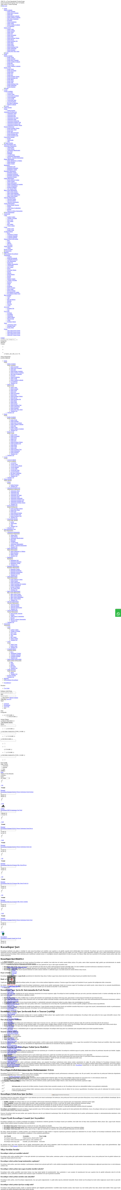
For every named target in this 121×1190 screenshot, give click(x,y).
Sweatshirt (10, 314)
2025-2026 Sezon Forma (13, 333)
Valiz (8, 222)
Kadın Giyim (7, 67)
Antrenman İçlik (11, 116)
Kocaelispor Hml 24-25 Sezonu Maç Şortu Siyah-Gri (14, 883)
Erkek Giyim (7, 27)
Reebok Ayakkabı (12, 1012)
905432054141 (11, 967)
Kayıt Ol (9, 699)
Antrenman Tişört (11, 113)
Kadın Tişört (10, 69)
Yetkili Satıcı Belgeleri (14, 986)
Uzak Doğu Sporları (9, 137)
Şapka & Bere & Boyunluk (11, 239)
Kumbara (9, 286)
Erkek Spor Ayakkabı (12, 13)
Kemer (9, 271)
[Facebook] (14, 968)
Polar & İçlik (10, 318)
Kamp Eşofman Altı (12, 134)
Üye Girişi (6, 688)
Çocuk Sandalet (11, 97)
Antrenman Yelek (11, 119)
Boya (8, 233)
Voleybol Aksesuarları (13, 202)
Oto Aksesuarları (11, 261)
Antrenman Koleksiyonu (10, 112)
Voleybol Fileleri (11, 200)
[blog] (12, 974)
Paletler (9, 206)
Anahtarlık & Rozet (12, 259)
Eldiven (9, 243)
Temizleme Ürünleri (12, 234)
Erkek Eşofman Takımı (13, 38)
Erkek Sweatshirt (11, 35)
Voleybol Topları (11, 199)
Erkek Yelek (10, 44)
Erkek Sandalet (11, 11)
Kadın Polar (10, 72)
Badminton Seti (11, 166)
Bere (8, 240)
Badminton (7, 165)
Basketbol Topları (11, 172)
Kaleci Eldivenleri (12, 183)
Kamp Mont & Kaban (13, 132)
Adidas (2, 808)
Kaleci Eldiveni (11, 998)
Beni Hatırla (6, 697)
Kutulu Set (10, 262)
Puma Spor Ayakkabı (12, 1033)
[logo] (4, 5)
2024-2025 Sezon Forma (13, 332)
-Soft (53, 1094)
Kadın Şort (10, 75)
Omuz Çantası (11, 225)
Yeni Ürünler (10, 1038)
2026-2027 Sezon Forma (13, 335)
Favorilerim (7, 682)
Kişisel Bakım (11, 274)
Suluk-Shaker (10, 149)
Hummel (3, 790)
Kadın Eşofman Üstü (12, 84)
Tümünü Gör (14, 383)
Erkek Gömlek (11, 30)
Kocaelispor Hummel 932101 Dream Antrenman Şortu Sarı (16, 846)
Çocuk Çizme (10, 94)
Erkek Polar (10, 36)
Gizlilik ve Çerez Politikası (14, 1049)
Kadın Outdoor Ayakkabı (13, 66)
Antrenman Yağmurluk (13, 121)
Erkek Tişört (10, 32)
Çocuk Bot (10, 92)
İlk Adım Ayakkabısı (12, 103)
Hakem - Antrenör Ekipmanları (15, 157)
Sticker (9, 283)
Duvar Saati (10, 289)
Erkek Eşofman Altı (12, 41)
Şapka (8, 242)
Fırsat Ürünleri (11, 1039)
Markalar (6, 252)
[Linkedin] (14, 973)
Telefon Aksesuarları (12, 264)
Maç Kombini (7, 295)
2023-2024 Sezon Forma (13, 330)
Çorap (5, 227)
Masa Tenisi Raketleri (13, 193)
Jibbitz (9, 248)
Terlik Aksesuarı (8, 246)
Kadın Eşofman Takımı (13, 76)
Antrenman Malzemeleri (13, 156)
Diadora (9, 1015)
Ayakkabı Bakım (8, 231)
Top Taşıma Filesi (11, 188)
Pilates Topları (11, 163)
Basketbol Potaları (12, 177)
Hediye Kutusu (11, 287)
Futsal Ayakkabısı (11, 22)
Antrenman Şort (11, 115)
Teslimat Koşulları (12, 1048)
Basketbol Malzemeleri (10, 171)
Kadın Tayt (10, 73)
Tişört (5, 323)
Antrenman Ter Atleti (12, 118)
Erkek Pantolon (11, 50)
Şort (8, 310)
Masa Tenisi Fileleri (12, 196)
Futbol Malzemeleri (9, 178)
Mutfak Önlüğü (11, 279)
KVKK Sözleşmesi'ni (14, 1076)
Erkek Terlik (10, 23)
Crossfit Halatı (11, 155)
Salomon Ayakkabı (12, 1030)
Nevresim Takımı (11, 270)
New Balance (10, 1023)
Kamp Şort (10, 131)
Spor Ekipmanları (10, 144)
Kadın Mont (10, 79)
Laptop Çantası (11, 217)
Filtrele (3, 770)
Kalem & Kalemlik (12, 258)
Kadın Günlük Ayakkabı (13, 61)
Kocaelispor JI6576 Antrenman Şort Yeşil (11, 810)
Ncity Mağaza (11, 1058)
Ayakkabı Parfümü (12, 237)
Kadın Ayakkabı (8, 56)
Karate (9, 138)
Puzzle (9, 277)
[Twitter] (13, 970)
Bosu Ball (9, 152)
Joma (8, 1035)
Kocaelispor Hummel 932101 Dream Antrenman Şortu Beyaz (17, 828)
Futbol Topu (10, 990)
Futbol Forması (11, 110)
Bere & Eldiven (11, 299)
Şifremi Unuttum (13, 697)
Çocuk (5, 90)
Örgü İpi (9, 304)
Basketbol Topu (11, 1002)
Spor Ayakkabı (11, 993)
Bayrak (9, 302)
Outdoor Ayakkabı (12, 1007)
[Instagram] (14, 971)
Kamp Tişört (10, 327)
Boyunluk (9, 245)
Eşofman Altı (10, 308)
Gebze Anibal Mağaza (13, 1066)
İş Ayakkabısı (10, 26)
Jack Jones (10, 1029)
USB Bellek (10, 265)
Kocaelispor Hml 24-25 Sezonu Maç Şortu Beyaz (14, 865)
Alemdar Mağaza (11, 1057)
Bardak (9, 276)
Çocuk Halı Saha (11, 100)
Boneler (9, 209)
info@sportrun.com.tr (21, 967)
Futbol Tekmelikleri (12, 186)
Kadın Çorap (10, 230)
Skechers (9, 1020)
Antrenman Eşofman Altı (13, 123)
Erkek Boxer (10, 39)
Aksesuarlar (7, 214)
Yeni (4, 769)
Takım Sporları (8, 107)
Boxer (8, 996)
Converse (9, 1024)
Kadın (5, 54)
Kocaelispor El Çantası (13, 292)
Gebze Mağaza (11, 1063)
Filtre (2, 772)
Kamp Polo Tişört (11, 129)
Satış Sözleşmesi (11, 1052)
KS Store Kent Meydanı (13, 1064)
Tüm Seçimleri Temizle (6, 722)
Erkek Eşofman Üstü (12, 47)
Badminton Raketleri (12, 168)
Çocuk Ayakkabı (8, 91)
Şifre (2, 694)
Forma (5, 109)
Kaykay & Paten (8, 249)
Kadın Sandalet (11, 58)
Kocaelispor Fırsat (12, 1041)
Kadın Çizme (10, 64)
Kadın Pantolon (11, 87)
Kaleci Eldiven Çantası (13, 180)
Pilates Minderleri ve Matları (14, 160)
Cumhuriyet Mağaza (12, 1060)
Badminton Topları (12, 169)
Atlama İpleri (10, 147)
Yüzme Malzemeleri (9, 203)
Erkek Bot (10, 14)
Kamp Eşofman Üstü (12, 135)
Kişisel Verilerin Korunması (14, 1046)
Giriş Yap (3, 699)
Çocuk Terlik (10, 98)
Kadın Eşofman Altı (12, 78)
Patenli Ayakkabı (11, 104)
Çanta (5, 215)
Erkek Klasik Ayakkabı (13, 16)
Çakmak (9, 256)
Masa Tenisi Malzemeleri (10, 190)
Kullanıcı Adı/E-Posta (6, 691)
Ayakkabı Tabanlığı (12, 236)
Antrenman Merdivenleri (13, 150)
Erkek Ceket (10, 29)
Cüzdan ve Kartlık (12, 218)
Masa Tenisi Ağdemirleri (13, 194)
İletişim (9, 1044)
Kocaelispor (15, 253)
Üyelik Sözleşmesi (12, 1051)
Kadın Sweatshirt (11, 70)
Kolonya (9, 282)
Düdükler (9, 153)
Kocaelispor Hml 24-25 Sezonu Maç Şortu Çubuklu (14, 901)
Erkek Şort (10, 33)
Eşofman (9, 313)
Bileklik (9, 301)
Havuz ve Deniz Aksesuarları (14, 211)
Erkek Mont (10, 42)
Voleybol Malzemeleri (9, 197)
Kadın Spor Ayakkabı (13, 60)
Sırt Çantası (10, 221)
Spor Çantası (10, 1008)
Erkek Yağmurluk (11, 48)
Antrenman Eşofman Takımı (14, 125)
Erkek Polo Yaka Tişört (13, 51)
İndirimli (5, 767)
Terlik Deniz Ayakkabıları (14, 208)
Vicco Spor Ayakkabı (12, 1018)
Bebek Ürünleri (11, 290)
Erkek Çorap (10, 228)
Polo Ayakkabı (11, 1014)
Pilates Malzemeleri (9, 159)
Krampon (9, 20)
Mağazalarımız (11, 1042)
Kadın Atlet (10, 82)
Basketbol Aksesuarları (13, 175)
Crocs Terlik (10, 1026)
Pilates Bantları (11, 162)
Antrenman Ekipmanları (10, 146)
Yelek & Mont (11, 317)
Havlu (8, 268)
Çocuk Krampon (11, 101)
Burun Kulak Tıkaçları (13, 205)
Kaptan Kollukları (12, 187)
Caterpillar (10, 1021)
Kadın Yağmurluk (11, 85)
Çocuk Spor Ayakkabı (13, 95)
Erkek (5, 8)
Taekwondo (10, 140)
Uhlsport (9, 1017)
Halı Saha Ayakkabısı (12, 19)
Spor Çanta (10, 220)
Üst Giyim (6, 311)
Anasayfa (6, 703)
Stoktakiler (5, 765)
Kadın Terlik (10, 57)
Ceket (8, 320)
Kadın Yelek (10, 81)
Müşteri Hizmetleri (12, 1045)
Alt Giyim (6, 307)
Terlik (8, 284)
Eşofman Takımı (11, 321)
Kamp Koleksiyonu (9, 126)
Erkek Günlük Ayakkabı (13, 25)
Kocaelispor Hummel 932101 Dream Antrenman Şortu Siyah (16, 920)
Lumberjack (10, 1027)
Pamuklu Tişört (11, 326)
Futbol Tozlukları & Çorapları (15, 184)
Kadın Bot (10, 63)
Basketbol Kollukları (12, 174)
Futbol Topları (11, 181)
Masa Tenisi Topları (12, 191)
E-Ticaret (56, 1094)
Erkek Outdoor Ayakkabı (13, 17)
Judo (8, 141)
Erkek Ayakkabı (8, 10)
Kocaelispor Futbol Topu (13, 293)
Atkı (8, 298)
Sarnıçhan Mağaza (12, 1061)
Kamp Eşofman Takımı (13, 128)
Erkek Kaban (10, 45)
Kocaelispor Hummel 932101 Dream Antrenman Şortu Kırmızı (17, 792)
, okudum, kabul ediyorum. (22, 1076)
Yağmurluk (10, 316)
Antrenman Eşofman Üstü (14, 122)
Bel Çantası (10, 224)
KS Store (9, 989)
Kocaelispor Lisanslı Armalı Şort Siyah (11, 938)
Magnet (9, 273)
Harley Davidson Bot (12, 1032)
